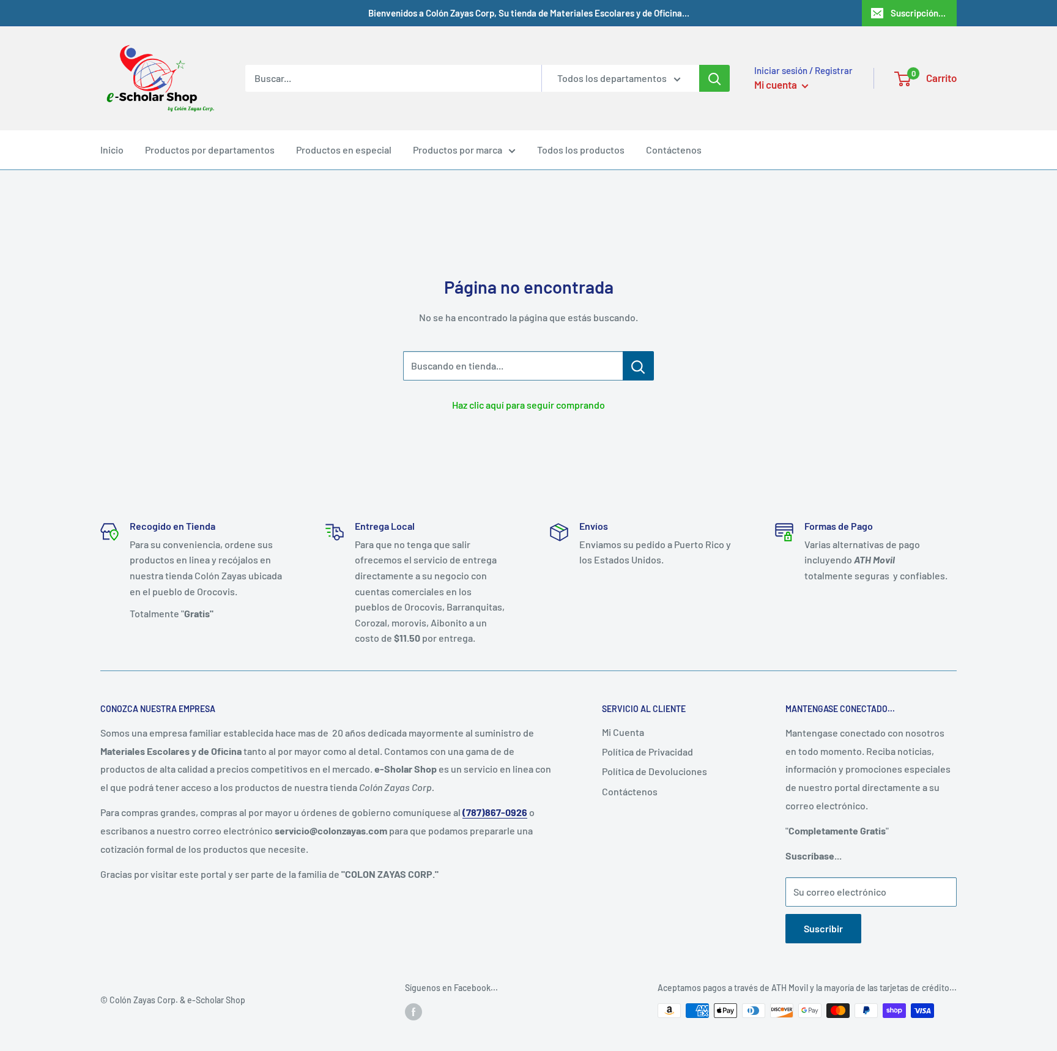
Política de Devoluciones (654, 771)
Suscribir (823, 928)
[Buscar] (714, 78)
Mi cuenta (776, 84)
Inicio (112, 149)
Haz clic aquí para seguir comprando (528, 404)
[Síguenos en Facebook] (413, 1011)
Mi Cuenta (623, 732)
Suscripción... (918, 12)
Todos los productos (581, 149)
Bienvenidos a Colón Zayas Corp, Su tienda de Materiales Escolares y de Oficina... (528, 12)
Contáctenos (674, 149)
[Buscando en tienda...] (638, 366)
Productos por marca (457, 149)
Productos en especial (343, 149)
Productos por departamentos (210, 149)
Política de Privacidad (647, 751)
